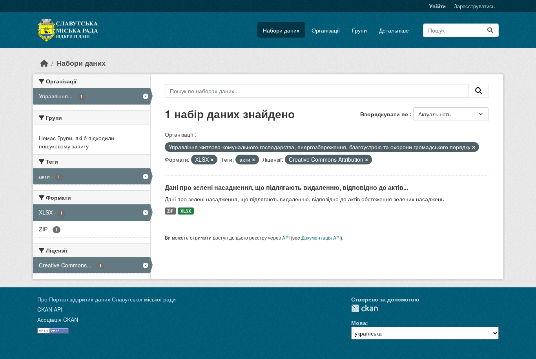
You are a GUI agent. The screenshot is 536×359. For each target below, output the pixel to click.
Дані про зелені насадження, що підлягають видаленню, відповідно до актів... (286, 187)
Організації (326, 30)
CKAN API (49, 309)
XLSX (185, 211)
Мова (358, 323)
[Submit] (490, 30)
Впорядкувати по (385, 114)
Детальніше (394, 30)
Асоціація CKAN (57, 319)
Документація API (321, 237)
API (286, 237)
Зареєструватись (474, 6)
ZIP (170, 211)
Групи (359, 30)
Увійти (437, 6)
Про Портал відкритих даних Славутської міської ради (106, 299)
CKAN (364, 308)
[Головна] (44, 63)
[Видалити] (473, 147)
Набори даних (281, 30)
